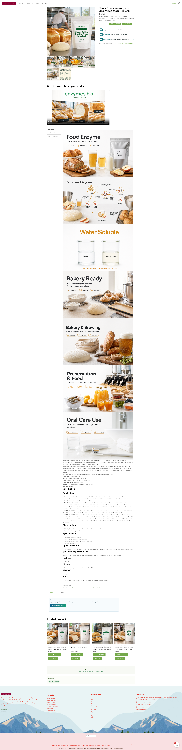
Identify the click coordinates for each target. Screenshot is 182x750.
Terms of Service (89, 745)
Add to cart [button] (54, 654)
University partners (99, 671)
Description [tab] (51, 129)
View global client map (84, 671)
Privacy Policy (81, 745)
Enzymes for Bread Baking (118, 43)
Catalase (93, 704)
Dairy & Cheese (51, 702)
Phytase (93, 716)
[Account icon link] (179, 3)
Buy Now (127, 24)
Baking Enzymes (51, 698)
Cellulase (93, 700)
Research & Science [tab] (53, 136)
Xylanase (93, 718)
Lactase (93, 708)
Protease (93, 702)
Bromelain (93, 710)
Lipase (92, 714)
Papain (93, 712)
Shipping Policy (106, 745)
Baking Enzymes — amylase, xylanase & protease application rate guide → (86, 587)
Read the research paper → (58, 605)
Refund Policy (98, 745)
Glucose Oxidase (129, 43)
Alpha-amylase (95, 706)
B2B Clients (3, 711)
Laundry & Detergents (52, 706)
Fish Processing (51, 710)
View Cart (173, 3)
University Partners (5, 713)
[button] (24, 3)
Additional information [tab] (54, 133)
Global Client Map (5, 714)
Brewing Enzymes (51, 700)
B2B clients (91, 671)
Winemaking (50, 708)
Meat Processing (51, 704)
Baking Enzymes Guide (54, 681)
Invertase (93, 698)
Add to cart (115, 24)
